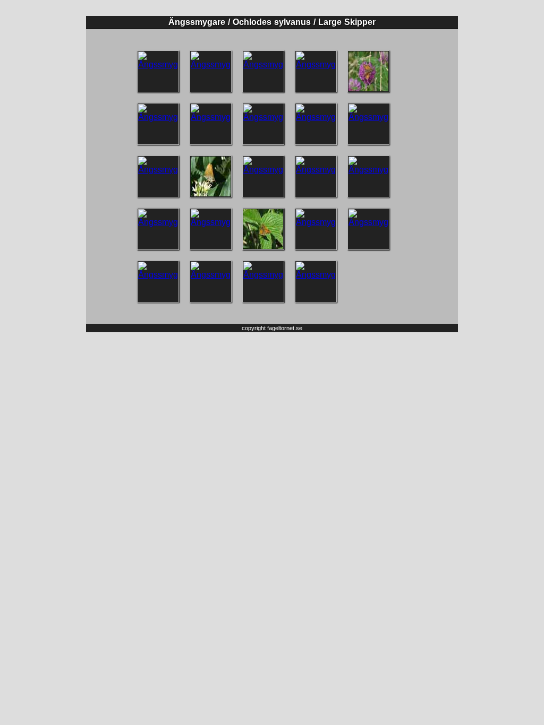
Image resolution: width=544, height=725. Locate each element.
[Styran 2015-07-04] (368, 229)
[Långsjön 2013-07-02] (211, 282)
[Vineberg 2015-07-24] (316, 229)
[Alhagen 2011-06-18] (263, 282)
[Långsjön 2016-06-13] (263, 229)
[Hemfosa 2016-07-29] (316, 176)
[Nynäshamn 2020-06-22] (211, 124)
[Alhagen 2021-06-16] (263, 71)
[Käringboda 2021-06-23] (211, 71)
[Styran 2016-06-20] (158, 229)
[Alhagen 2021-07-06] (158, 71)
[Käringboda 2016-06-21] (368, 176)
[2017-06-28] (263, 176)
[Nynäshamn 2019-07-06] (263, 124)
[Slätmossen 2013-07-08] (158, 282)
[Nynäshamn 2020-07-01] (368, 71)
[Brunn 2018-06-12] (316, 124)
